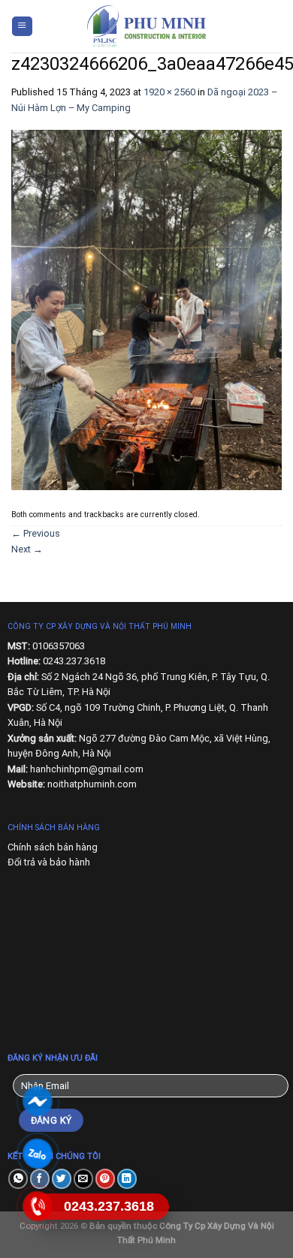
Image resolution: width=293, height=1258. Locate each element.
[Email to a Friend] (83, 1179)
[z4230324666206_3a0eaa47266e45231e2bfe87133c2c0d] (146, 309)
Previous (35, 533)
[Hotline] (37, 1206)
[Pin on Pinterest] (105, 1179)
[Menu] (22, 27)
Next (27, 549)
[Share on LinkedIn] (127, 1179)
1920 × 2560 (169, 92)
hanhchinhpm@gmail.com (86, 769)
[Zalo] (37, 1154)
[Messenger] (37, 1101)
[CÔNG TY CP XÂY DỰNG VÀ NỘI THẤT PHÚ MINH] (146, 26)
